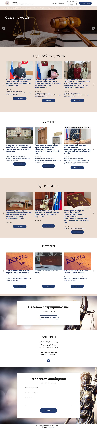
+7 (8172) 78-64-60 (72, 4)
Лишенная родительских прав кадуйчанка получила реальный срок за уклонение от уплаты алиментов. (18, 148)
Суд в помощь (27, 8)
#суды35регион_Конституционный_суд (74, 228)
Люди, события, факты (16, 8)
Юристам (36, 8)
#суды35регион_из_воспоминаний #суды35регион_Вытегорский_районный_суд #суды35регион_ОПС (18, 278)
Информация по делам (69, 8)
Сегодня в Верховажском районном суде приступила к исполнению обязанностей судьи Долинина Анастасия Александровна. (48, 83)
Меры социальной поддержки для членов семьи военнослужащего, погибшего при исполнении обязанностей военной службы (77, 149)
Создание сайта (52, 427)
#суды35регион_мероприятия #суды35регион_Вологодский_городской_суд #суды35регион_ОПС (76, 94)
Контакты (49, 8)
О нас (6, 8)
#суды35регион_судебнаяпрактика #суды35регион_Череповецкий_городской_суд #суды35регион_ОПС (48, 160)
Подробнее (20, 98)
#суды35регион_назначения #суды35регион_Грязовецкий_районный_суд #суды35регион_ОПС (18, 92)
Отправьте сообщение (48, 317)
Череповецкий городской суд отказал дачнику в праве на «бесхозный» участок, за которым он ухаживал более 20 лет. (47, 149)
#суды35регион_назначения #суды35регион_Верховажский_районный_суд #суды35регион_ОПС (48, 94)
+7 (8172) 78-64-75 (72, 3)
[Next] (93, 28)
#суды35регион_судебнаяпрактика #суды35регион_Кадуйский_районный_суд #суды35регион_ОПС (18, 158)
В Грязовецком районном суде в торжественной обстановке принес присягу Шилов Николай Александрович (18, 83)
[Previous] (3, 28)
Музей (78, 8)
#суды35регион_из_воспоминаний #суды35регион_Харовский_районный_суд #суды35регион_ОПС (75, 278)
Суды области (57, 8)
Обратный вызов (85, 3)
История (42, 8)
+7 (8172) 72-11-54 (72, 1)
